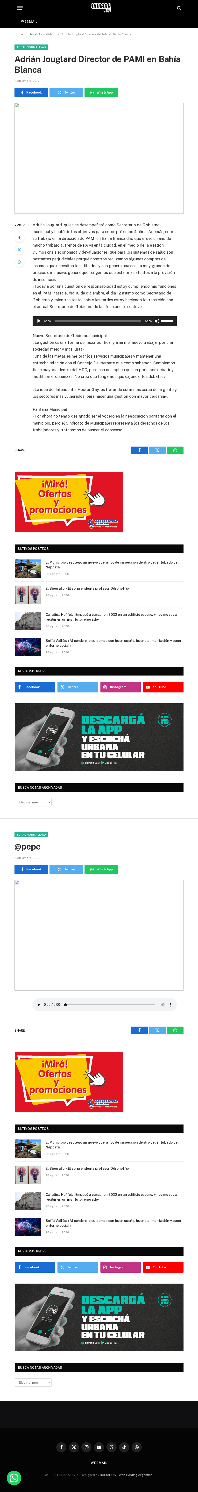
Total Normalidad (31, 47)
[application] (105, 321)
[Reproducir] (38, 321)
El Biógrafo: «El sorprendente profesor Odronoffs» (88, 588)
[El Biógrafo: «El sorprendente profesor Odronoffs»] (28, 595)
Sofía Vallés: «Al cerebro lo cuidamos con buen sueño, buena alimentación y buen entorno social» (113, 643)
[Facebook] (19, 237)
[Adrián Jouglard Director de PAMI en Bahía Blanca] (99, 158)
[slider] (167, 320)
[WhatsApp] (19, 262)
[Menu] (20, 7)
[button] (14, 1478)
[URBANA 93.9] (101, 8)
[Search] (178, 7)
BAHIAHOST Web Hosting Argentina (126, 1475)
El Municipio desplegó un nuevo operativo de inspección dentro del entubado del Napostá (112, 564)
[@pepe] (99, 935)
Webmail (29, 21)
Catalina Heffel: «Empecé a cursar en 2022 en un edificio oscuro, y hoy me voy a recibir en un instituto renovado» (111, 617)
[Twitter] (19, 250)
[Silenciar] (157, 321)
